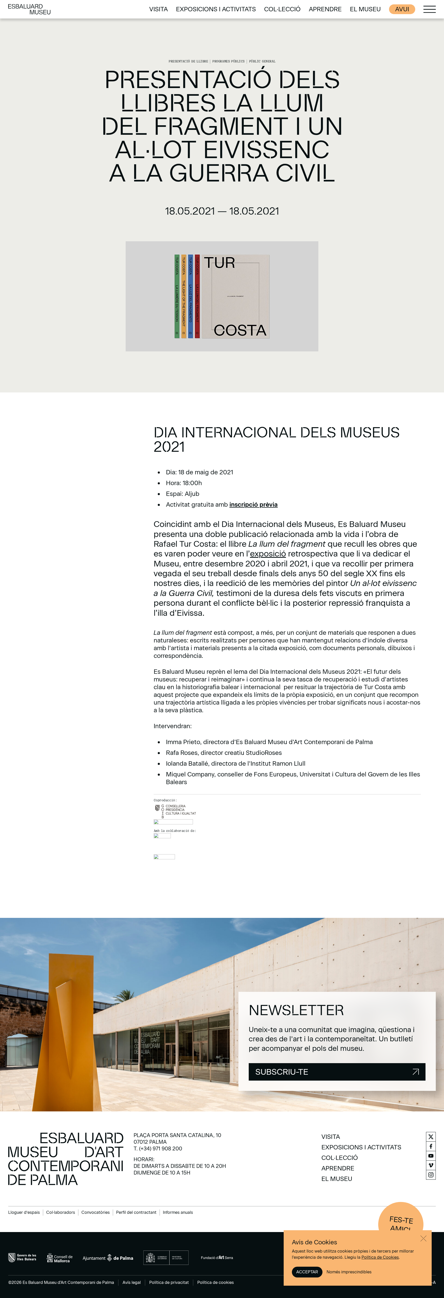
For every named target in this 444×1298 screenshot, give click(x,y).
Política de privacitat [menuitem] (169, 1282)
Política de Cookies (380, 1257)
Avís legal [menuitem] (132, 1282)
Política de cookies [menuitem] (215, 1282)
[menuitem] (158, 9)
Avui (402, 9)
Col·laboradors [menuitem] (60, 1212)
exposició (268, 554)
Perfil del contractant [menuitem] (136, 1212)
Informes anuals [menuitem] (178, 1212)
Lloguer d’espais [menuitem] (24, 1212)
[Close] (423, 1238)
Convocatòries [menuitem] (95, 1212)
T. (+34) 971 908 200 (158, 1149)
